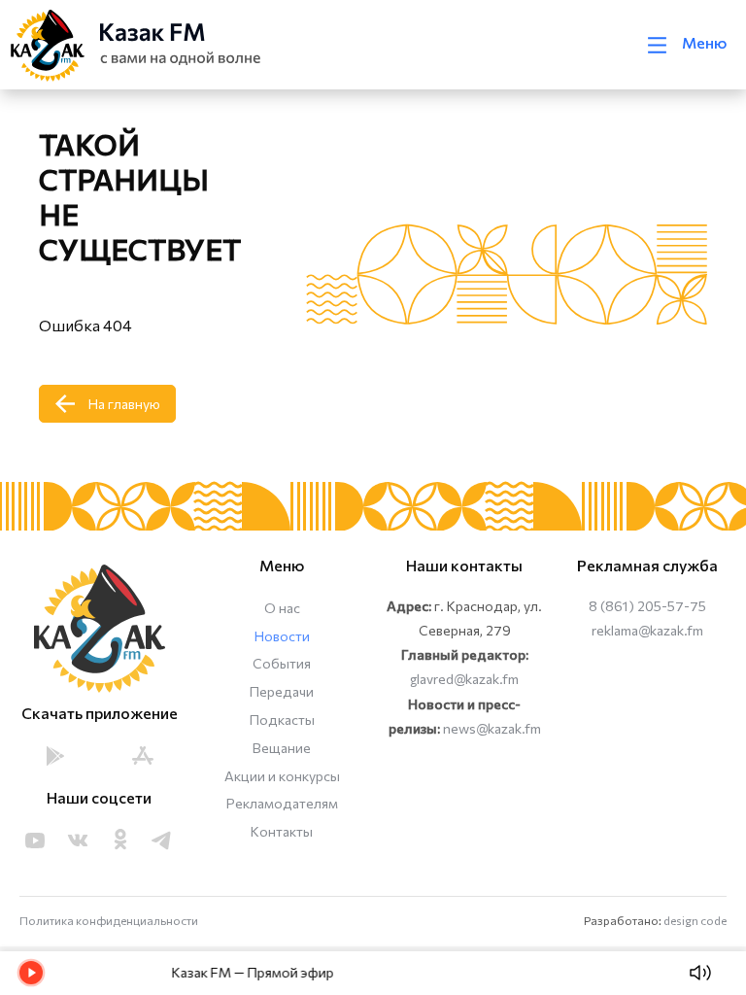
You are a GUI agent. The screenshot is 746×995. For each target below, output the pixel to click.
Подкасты (282, 719)
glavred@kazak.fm (464, 678)
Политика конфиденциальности (108, 920)
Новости (282, 636)
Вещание (282, 747)
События (282, 663)
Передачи (282, 691)
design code (695, 920)
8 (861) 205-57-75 (647, 606)
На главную (124, 403)
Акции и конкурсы (282, 776)
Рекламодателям (282, 803)
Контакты (282, 831)
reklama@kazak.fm (647, 630)
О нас (282, 608)
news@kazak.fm (492, 728)
